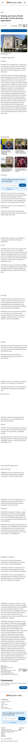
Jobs (2, 705)
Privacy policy (4, 704)
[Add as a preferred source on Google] (14, 26)
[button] (3, 2)
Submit (22, 185)
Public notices (4, 707)
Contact (3, 703)
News (2, 12)
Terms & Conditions (6, 701)
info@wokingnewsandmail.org (11, 741)
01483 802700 (8, 738)
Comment (23, 687)
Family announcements (6, 708)
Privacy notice (9, 189)
